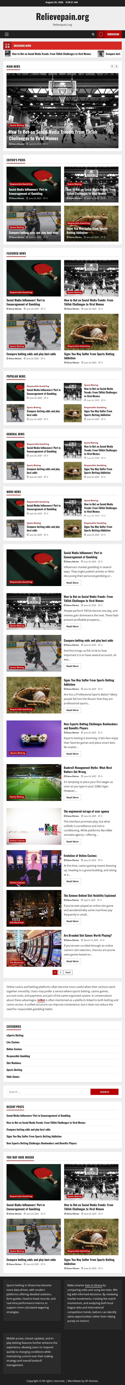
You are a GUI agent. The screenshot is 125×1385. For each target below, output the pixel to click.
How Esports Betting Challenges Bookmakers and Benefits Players (34, 738)
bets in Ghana (93, 1285)
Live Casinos (13, 1042)
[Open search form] (93, 34)
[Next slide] (116, 66)
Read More (73, 583)
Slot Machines (17, 922)
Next (68, 972)
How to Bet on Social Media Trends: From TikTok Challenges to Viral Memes (91, 191)
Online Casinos (17, 840)
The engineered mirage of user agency (34, 826)
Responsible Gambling (21, 184)
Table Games (13, 1077)
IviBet (41, 1000)
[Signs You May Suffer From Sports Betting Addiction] (91, 332)
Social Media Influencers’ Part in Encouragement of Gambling (28, 191)
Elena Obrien (17, 144)
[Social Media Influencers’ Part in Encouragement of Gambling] (34, 278)
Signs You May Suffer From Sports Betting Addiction (87, 230)
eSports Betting (17, 753)
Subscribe (113, 34)
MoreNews (74, 1381)
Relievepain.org (62, 16)
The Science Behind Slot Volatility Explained (34, 908)
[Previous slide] (112, 66)
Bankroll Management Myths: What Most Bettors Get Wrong (34, 782)
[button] (6, 34)
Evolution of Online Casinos (34, 868)
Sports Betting (17, 131)
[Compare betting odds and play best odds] (62, 110)
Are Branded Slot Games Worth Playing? (34, 948)
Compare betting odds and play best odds (86, 54)
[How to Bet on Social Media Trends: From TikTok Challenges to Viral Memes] (91, 278)
